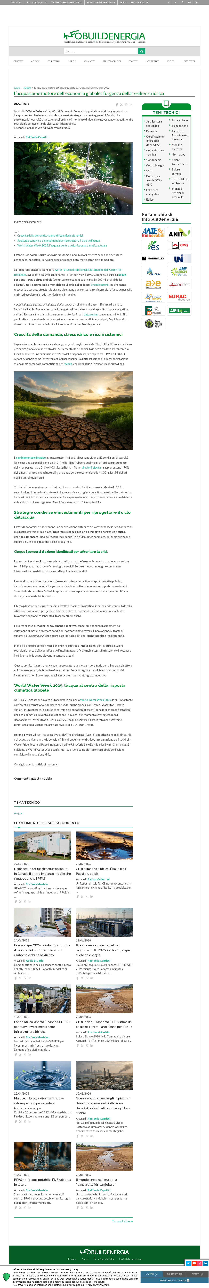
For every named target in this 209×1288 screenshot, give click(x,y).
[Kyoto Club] (153, 271)
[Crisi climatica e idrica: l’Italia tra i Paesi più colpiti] (104, 845)
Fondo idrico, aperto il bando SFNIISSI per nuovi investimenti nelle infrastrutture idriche (42, 1026)
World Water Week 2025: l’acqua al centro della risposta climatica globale (62, 245)
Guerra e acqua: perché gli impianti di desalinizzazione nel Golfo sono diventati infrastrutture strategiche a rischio (103, 1105)
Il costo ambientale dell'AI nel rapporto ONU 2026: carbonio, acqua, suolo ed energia (103, 950)
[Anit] (179, 232)
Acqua (18, 813)
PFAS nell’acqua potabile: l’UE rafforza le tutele (42, 1182)
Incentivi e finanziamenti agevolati (180, 135)
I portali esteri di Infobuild (67, 2)
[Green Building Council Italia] (153, 323)
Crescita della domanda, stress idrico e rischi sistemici (50, 235)
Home (17, 87)
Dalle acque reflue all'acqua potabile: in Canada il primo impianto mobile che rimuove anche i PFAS (42, 873)
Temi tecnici (54, 61)
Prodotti (18, 61)
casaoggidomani (37, 2)
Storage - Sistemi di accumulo (178, 193)
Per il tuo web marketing (101, 2)
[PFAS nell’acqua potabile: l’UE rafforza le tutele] (42, 1156)
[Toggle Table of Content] (16, 231)
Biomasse (152, 131)
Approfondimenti (112, 61)
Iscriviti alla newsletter (134, 2)
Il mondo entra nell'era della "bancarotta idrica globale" (96, 1182)
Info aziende (152, 61)
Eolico (150, 199)
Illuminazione (180, 125)
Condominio (153, 160)
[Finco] (153, 310)
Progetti (133, 61)
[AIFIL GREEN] (179, 310)
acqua (122, 274)
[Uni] (179, 258)
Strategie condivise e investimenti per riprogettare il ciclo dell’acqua (58, 240)
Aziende (35, 61)
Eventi (170, 61)
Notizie (72, 61)
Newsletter (188, 61)
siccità (97, 467)
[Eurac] (179, 297)
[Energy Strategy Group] (153, 245)
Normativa (178, 154)
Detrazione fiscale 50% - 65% (154, 180)
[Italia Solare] (153, 297)
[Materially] (153, 258)
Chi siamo (71, 1259)
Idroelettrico (180, 120)
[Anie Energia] (179, 271)
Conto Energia (155, 165)
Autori (85, 1259)
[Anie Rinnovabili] (153, 232)
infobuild (16, 2)
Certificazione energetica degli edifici (155, 141)
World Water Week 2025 (95, 700)
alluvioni (87, 467)
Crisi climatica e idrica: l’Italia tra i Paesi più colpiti (101, 871)
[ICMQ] (179, 245)
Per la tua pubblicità (104, 1259)
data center (91, 314)
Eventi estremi (100, 284)
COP (149, 170)
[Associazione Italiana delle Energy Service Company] (179, 284)
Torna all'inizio (121, 1221)
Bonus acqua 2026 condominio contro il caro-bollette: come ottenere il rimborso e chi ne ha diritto (42, 950)
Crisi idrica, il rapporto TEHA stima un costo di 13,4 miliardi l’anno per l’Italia (104, 1024)
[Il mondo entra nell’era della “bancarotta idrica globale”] (104, 1156)
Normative (89, 61)
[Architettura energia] (153, 284)
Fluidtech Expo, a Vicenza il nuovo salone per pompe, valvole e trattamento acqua (39, 1103)
